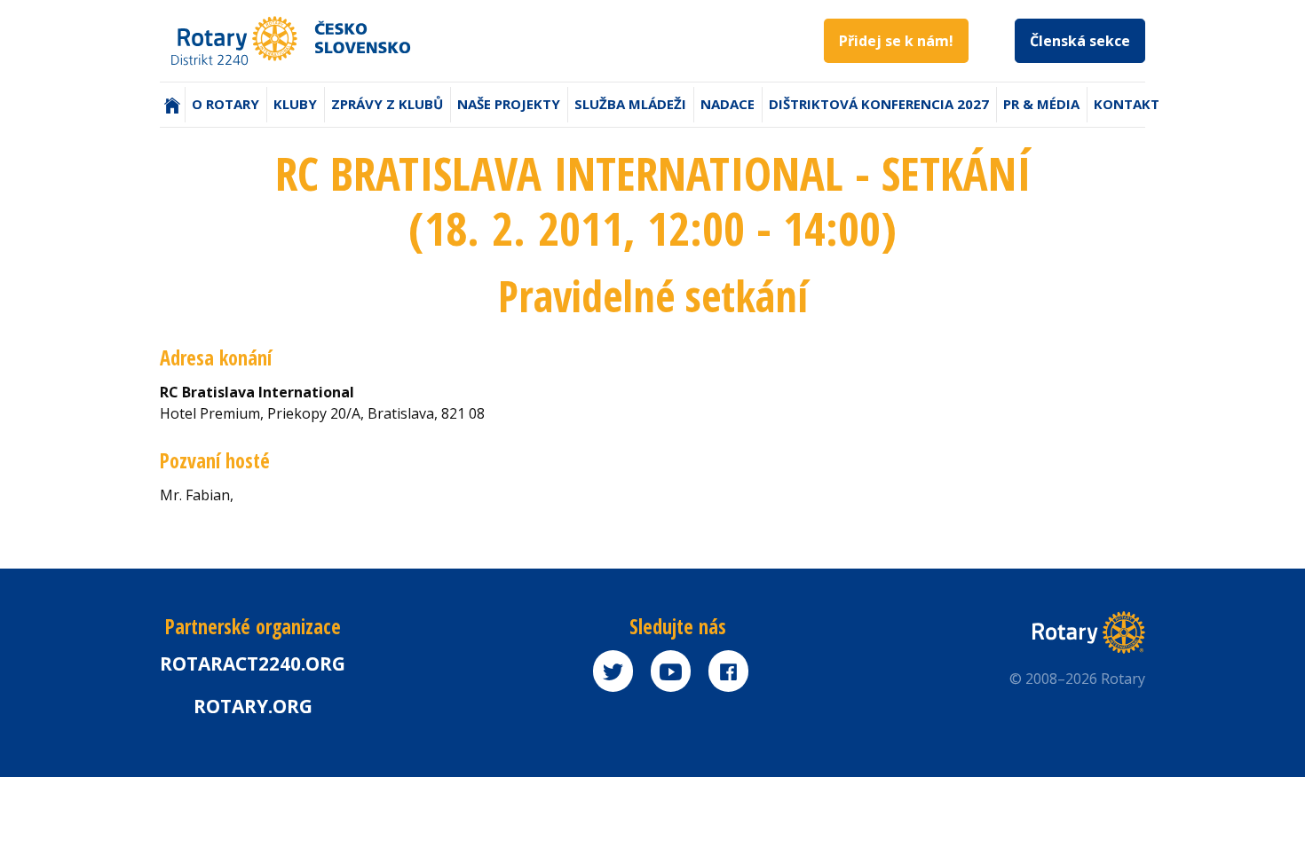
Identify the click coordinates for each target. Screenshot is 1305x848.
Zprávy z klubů (387, 104)
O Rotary (225, 104)
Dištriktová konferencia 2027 (879, 104)
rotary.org (253, 706)
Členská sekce (1080, 41)
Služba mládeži (630, 104)
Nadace (727, 104)
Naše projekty (508, 104)
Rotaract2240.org (252, 663)
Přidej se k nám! (896, 41)
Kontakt (1126, 104)
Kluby (295, 104)
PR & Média (1041, 104)
